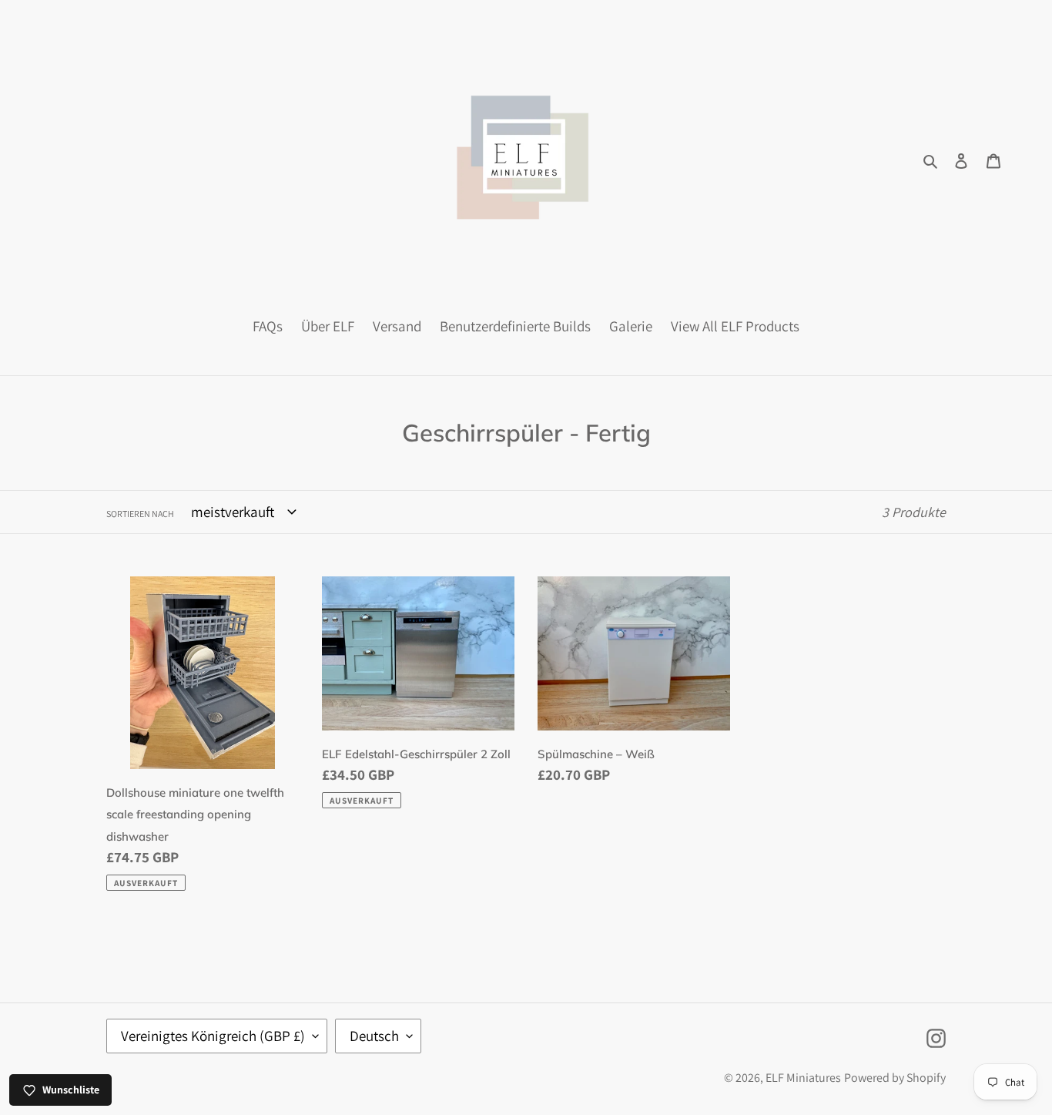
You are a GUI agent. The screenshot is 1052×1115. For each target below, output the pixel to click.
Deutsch (374, 1035)
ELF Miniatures (803, 1078)
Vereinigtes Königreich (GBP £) (213, 1035)
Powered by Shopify (895, 1078)
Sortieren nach (140, 513)
